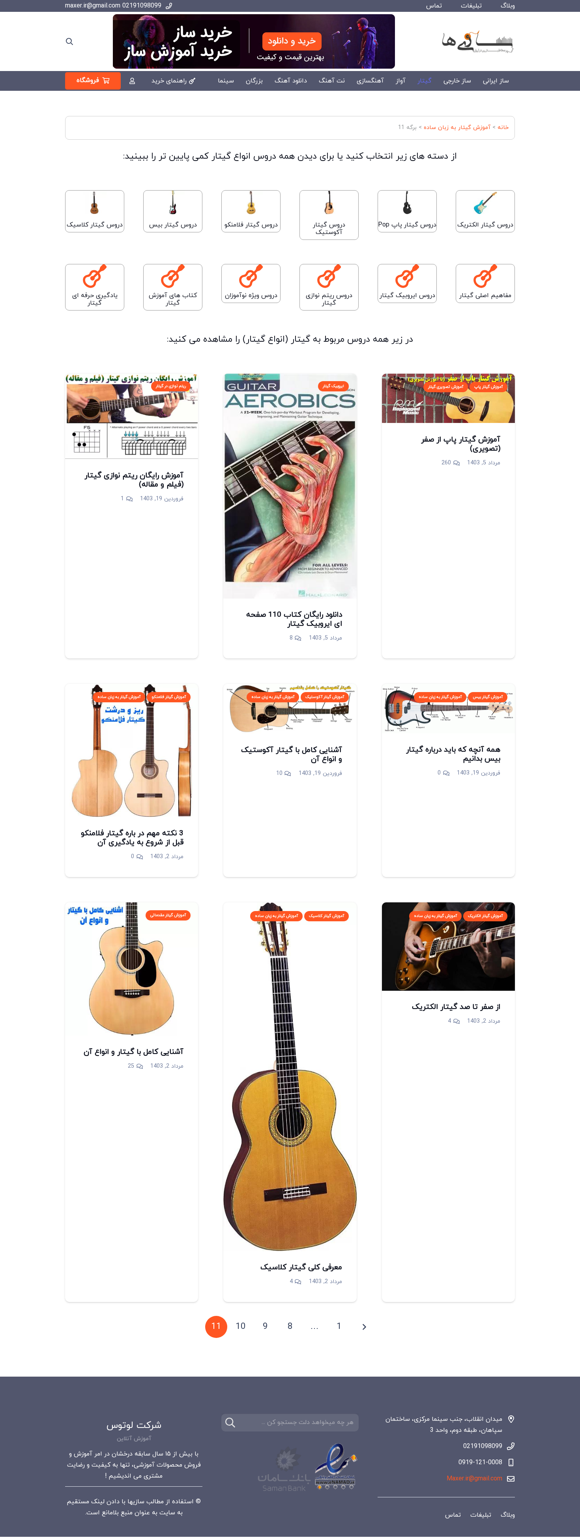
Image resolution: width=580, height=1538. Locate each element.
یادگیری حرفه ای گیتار (95, 299)
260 (446, 463)
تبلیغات (471, 6)
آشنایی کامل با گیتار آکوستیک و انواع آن (291, 755)
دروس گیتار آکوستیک (329, 229)
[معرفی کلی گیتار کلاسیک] (289, 908)
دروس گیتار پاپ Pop (407, 225)
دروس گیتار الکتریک (485, 225)
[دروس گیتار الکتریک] (485, 204)
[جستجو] (230, 1422)
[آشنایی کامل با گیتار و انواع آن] (131, 908)
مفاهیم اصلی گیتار (485, 295)
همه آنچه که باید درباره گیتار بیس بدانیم (453, 754)
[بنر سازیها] (254, 41)
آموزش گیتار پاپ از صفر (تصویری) (460, 444)
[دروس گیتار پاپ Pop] (407, 204)
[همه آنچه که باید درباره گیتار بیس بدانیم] (448, 689)
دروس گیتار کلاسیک (95, 225)
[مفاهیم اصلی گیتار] (485, 276)
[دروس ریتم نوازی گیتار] (329, 276)
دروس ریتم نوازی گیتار (329, 299)
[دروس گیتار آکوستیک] (329, 204)
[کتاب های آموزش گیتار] (173, 276)
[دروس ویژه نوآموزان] (251, 276)
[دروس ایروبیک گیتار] (407, 276)
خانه (503, 127)
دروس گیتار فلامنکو (251, 225)
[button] (69, 42)
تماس (434, 6)
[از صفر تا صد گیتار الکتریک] (448, 908)
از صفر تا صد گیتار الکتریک (456, 1007)
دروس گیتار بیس (173, 225)
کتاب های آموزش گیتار (173, 299)
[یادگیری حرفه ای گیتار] (94, 276)
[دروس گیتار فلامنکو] (251, 204)
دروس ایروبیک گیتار (407, 295)
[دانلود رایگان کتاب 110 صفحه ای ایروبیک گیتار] (289, 379)
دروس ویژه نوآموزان (251, 295)
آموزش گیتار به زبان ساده (457, 127)
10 (279, 773)
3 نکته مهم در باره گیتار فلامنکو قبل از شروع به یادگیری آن (132, 838)
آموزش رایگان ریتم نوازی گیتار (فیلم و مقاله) (133, 480)
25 (131, 1066)
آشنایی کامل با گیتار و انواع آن (133, 1052)
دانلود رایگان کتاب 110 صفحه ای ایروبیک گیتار (294, 619)
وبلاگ (508, 6)
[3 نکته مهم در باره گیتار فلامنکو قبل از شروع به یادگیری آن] (131, 689)
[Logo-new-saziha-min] (477, 41)
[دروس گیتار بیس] (173, 204)
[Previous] (364, 1327)
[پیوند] (132, 81)
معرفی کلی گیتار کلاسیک (301, 1267)
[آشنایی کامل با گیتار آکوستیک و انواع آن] (289, 689)
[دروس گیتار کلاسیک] (94, 204)
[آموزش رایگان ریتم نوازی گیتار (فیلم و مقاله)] (131, 379)
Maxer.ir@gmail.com (474, 1478)
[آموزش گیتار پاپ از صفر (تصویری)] (448, 379)
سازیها (135, 1501)
